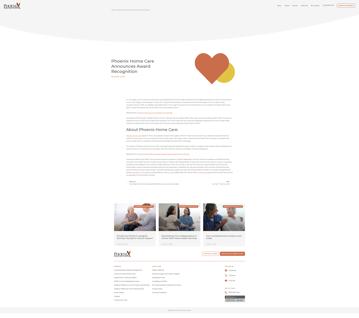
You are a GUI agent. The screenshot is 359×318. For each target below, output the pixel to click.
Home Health (119, 292)
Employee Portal (158, 277)
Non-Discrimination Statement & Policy (166, 285)
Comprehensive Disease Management (128, 270)
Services (117, 266)
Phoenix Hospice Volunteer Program (166, 274)
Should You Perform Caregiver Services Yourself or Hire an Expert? (135, 237)
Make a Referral (158, 270)
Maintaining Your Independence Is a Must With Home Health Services (179, 237)
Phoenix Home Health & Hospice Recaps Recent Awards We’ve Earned (163, 154)
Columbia (145, 172)
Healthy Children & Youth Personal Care (129, 289)
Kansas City (137, 172)
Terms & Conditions (159, 292)
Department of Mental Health (125, 277)
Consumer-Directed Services (124, 274)
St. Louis (171, 172)
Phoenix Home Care (133, 136)
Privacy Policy (157, 289)
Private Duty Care (120, 300)
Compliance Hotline (159, 281)
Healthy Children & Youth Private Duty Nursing (131, 285)
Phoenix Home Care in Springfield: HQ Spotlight (154, 113)
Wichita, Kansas (204, 172)
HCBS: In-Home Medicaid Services (126, 281)
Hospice (117, 296)
